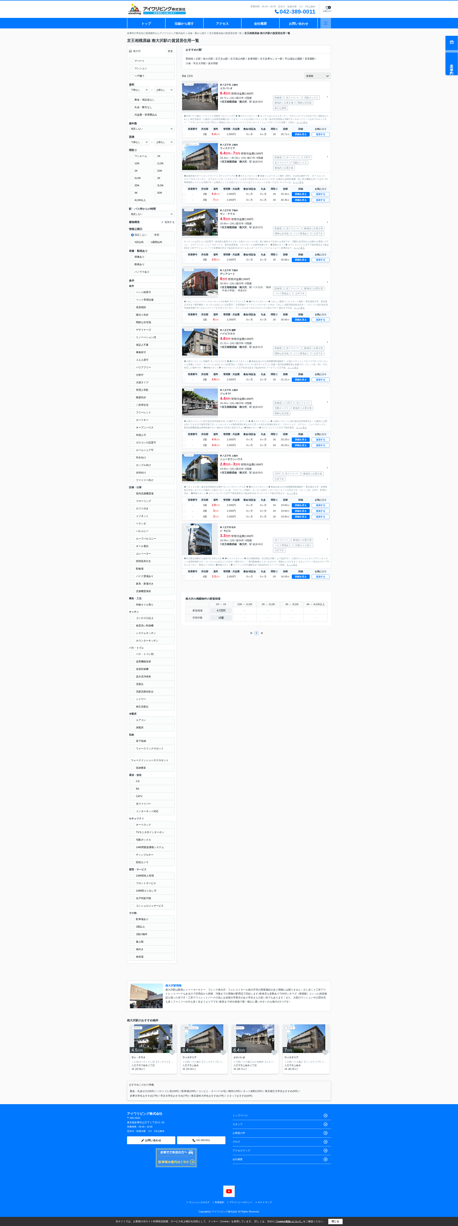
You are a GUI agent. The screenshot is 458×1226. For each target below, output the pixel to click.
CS (137, 781)
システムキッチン (146, 633)
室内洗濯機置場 (145, 493)
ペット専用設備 (145, 299)
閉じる (335, 1221)
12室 (221, 617)
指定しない (141, 234)
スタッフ (238, 1124)
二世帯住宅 (142, 404)
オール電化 (142, 546)
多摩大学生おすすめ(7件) (144, 1095)
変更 (170, 51)
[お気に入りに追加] (172, 1052)
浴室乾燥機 (142, 669)
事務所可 (141, 352)
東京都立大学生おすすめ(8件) (281, 1091)
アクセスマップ (241, 1150)
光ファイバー (143, 803)
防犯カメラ (142, 862)
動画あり (140, 264)
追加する (320, 134)
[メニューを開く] (325, 23)
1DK (137, 163)
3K (158, 178)
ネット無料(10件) (253, 1091)
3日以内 (139, 242)
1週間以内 (156, 242)
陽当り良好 (142, 314)
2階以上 (140, 926)
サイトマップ (265, 1202)
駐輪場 (139, 568)
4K (136, 192)
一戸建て (140, 75)
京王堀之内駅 (237, 58)
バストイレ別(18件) (168, 1091)
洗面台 (139, 684)
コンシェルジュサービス (150, 905)
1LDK (160, 163)
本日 (156, 234)
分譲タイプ (142, 382)
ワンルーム (141, 156)
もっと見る (302, 122)
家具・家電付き (145, 583)
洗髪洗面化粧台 (145, 691)
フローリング (143, 501)
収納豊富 (141, 767)
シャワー (141, 699)
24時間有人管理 (145, 875)
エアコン (141, 720)
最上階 (139, 941)
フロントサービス (146, 883)
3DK (137, 185)
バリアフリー (143, 367)
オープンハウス (145, 427)
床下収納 (141, 741)
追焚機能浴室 (143, 661)
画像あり (140, 256)
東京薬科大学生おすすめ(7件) (207, 1095)
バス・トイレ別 (145, 654)
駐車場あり (142, 919)
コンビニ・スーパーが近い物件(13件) (219, 1091)
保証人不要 (142, 344)
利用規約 (219, 1202)
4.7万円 (221, 610)
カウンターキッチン (147, 640)
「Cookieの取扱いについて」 (288, 1221)
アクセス (222, 23)
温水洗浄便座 (143, 676)
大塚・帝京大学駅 (196, 63)
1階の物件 (141, 934)
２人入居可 (142, 359)
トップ (146, 23)
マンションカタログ (199, 1202)
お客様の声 (239, 1133)
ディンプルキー (145, 854)
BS (137, 788)
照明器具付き (143, 561)
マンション (141, 68)
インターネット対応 (147, 811)
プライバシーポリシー (241, 1202)
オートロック (143, 824)
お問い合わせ (298, 23)
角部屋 (139, 956)
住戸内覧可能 (143, 898)
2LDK (138, 178)
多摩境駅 (253, 58)
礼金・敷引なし (143, 107)
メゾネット (142, 516)
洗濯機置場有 (143, 591)
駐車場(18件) (188, 1091)
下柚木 (235, 210)
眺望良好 (141, 397)
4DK (159, 192)
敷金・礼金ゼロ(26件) (142, 1091)
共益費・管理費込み (146, 114)
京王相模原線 (229, 101)
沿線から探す (184, 23)
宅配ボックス (143, 839)
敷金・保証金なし (145, 99)
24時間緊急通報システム (150, 847)
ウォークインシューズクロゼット (150, 760)
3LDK (160, 185)
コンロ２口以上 (145, 618)
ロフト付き (142, 508)
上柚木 (235, 85)
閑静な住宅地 (143, 322)
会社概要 (260, 23)
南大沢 (243, 101)
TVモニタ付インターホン (150, 832)
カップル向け (143, 465)
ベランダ (141, 523)
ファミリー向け (145, 480)
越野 (234, 330)
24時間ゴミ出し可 (146, 890)
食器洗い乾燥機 (145, 625)
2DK (159, 170)
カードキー (142, 420)
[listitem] (152, 1049)
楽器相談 (141, 307)
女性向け (141, 472)
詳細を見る (301, 134)
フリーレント (143, 412)
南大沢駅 (208, 58)
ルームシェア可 (145, 450)
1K (158, 156)
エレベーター (143, 553)
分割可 (139, 374)
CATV (139, 796)
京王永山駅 (221, 58)
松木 (234, 527)
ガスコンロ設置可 (146, 442)
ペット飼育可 (143, 292)
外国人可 (141, 435)
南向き (139, 949)
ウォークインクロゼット (150, 748)
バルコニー (142, 531)
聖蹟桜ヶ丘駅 (193, 58)
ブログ (236, 1141)
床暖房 (139, 727)
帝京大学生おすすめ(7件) (174, 1095)
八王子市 (226, 85)
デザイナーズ (143, 329)
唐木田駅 (213, 63)
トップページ (240, 1115)
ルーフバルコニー (146, 538)
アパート (140, 60)
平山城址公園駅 (293, 58)
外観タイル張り (145, 604)
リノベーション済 (146, 337)
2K (136, 170)
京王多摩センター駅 (271, 58)
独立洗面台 (142, 706)
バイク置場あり (145, 576)
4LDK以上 (140, 200)
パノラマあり (142, 271)
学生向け (141, 457)
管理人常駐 (142, 389)
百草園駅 (310, 58)
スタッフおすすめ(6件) (239, 1095)
